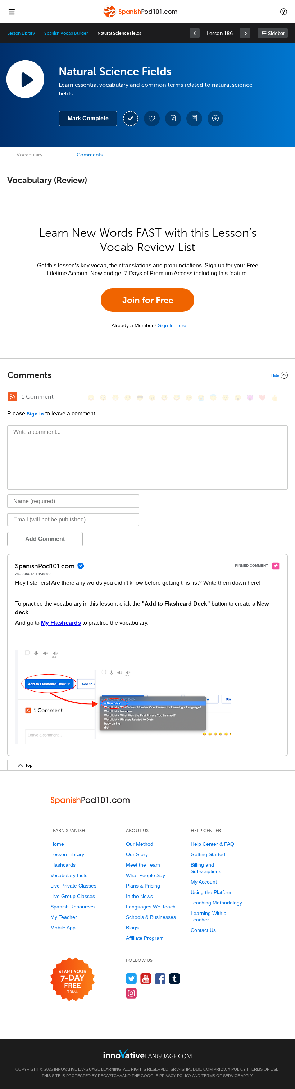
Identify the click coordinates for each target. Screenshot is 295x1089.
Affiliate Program (145, 938)
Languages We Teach (151, 907)
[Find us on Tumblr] (174, 978)
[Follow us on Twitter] (131, 978)
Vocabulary (29, 155)
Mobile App (63, 927)
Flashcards (63, 865)
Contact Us (203, 930)
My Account (204, 882)
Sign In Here (172, 325)
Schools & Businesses (151, 917)
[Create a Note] (173, 118)
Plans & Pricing (143, 886)
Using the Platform (212, 892)
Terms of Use (263, 1069)
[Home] (141, 17)
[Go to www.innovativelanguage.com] (147, 1054)
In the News (139, 896)
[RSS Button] (12, 396)
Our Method (139, 844)
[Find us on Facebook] (160, 978)
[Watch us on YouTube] (145, 978)
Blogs (132, 927)
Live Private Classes (73, 886)
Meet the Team (143, 865)
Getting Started (208, 854)
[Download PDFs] (194, 118)
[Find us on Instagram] (131, 993)
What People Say (145, 875)
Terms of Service (220, 1076)
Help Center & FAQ (212, 844)
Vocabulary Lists (68, 875)
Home (57, 844)
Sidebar (276, 33)
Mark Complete (88, 118)
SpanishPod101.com (192, 1069)
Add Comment (45, 539)
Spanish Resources (72, 907)
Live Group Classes (72, 896)
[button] (284, 11)
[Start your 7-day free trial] (72, 979)
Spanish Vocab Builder (66, 33)
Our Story (137, 854)
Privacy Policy (230, 1069)
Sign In (35, 414)
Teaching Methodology (216, 903)
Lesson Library (21, 33)
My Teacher (63, 917)
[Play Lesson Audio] (25, 79)
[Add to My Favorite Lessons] (152, 118)
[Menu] (11, 11)
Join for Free (147, 300)
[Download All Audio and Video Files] (215, 118)
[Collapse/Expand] (147, 375)
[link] (195, 33)
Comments (90, 155)
